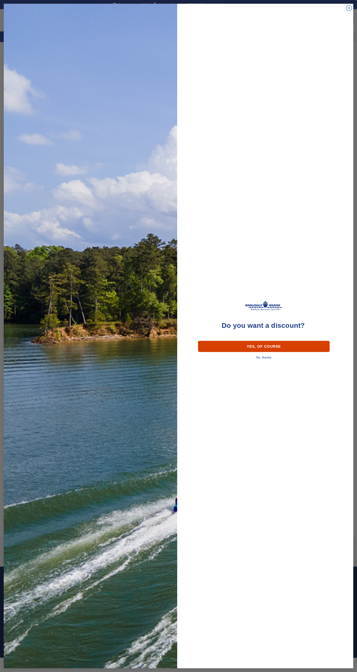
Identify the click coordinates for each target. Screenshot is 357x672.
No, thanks (263, 357)
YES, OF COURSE (264, 346)
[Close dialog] (349, 8)
